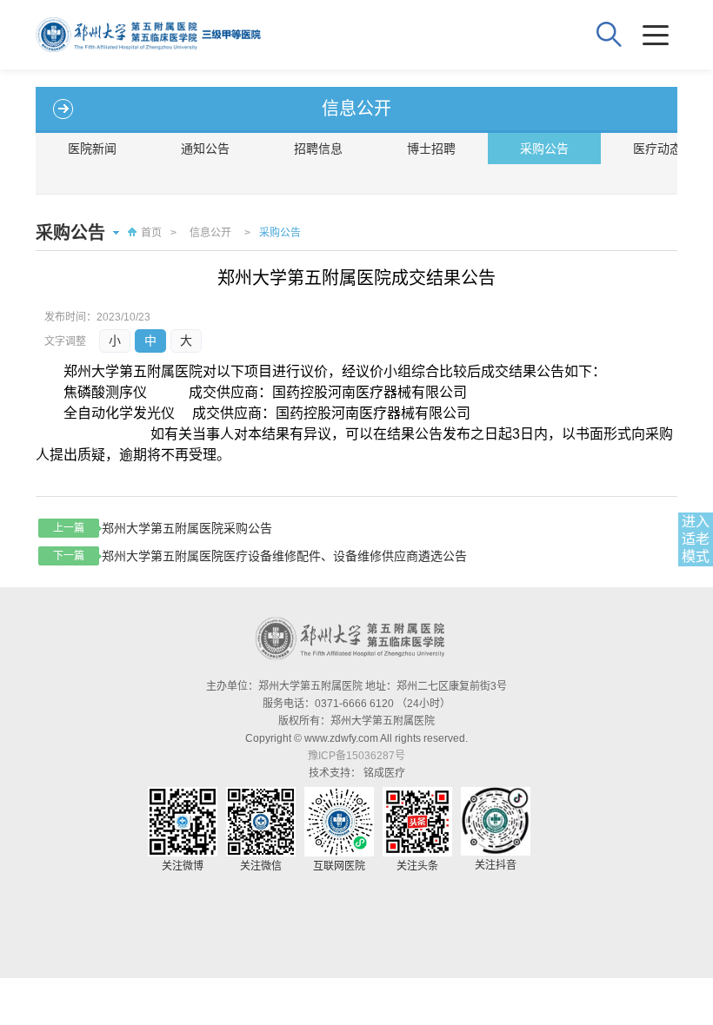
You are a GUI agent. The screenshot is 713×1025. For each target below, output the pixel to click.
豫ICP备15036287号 (356, 756)
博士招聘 (431, 148)
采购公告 (544, 148)
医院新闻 (92, 148)
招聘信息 (318, 148)
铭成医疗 (384, 773)
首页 (151, 233)
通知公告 (205, 148)
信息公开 (210, 233)
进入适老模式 (696, 539)
